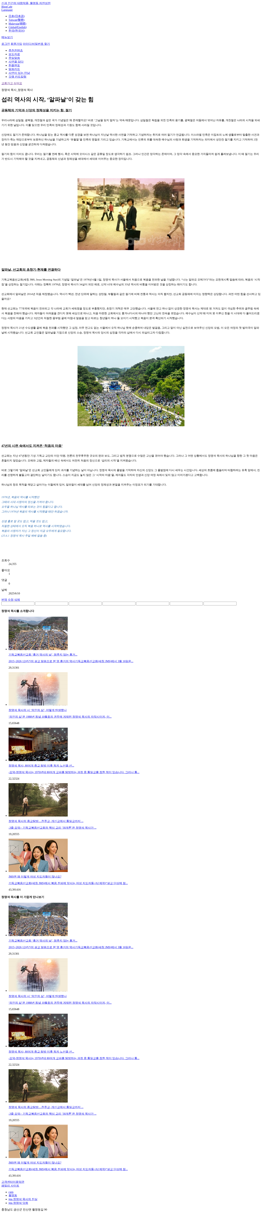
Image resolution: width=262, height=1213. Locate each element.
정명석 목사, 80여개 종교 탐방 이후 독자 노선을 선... (41, 765)
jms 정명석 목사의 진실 (23, 1199)
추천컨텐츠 (16, 50)
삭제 (17, 599)
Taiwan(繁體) (16, 19)
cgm (11, 1192)
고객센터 (7, 1181)
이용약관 (18, 1181)
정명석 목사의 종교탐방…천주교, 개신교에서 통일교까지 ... (46, 821)
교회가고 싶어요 (11, 83)
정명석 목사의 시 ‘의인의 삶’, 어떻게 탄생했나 (38, 710)
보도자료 (14, 54)
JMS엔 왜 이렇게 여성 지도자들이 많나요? (35, 876)
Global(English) (18, 27)
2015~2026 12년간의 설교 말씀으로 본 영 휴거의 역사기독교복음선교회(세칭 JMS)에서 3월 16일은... (71, 661)
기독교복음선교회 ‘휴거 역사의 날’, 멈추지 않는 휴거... (43, 654)
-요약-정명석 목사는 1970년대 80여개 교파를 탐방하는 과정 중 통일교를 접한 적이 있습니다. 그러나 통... (74, 772)
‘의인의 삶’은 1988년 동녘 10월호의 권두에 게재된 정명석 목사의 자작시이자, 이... (60, 716)
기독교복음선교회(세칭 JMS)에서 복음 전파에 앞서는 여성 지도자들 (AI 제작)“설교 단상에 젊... (68, 883)
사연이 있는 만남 (19, 72)
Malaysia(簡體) (17, 23)
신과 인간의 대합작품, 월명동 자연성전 (26, 3)
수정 (11, 599)
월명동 (13, 1195)
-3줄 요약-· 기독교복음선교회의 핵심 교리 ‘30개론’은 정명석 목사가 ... (52, 827)
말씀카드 (14, 69)
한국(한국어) (17, 30)
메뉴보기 (7, 37)
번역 (4, 599)
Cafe (9, 6)
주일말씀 (14, 57)
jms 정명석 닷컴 (18, 1202)
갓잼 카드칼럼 (17, 76)
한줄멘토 (14, 65)
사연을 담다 (16, 61)
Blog (4, 6)
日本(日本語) (17, 16)
